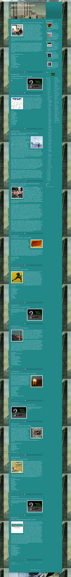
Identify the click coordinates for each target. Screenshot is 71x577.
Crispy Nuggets (57, 89)
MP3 (12, 452)
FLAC (18, 452)
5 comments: (22, 323)
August (49, 158)
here (16, 376)
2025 (48, 80)
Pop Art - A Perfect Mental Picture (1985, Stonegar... (50, 109)
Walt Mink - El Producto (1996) (50, 147)
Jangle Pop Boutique (56, 85)
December (49, 92)
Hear (12, 69)
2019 (48, 88)
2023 (48, 83)
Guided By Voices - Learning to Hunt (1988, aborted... (50, 101)
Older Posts (40, 562)
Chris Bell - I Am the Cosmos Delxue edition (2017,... (49, 115)
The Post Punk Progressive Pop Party (57, 120)
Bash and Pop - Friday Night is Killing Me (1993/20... (50, 120)
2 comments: (22, 128)
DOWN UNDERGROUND (51, 41)
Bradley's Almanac (56, 116)
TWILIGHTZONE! (49, 22)
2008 (48, 179)
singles (27, 524)
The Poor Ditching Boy (57, 114)
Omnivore (16, 178)
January (49, 167)
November (49, 94)
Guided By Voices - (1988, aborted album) (27, 22)
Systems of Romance (56, 105)
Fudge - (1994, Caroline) (23, 519)
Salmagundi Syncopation (56, 108)
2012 (48, 174)
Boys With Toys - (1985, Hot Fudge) (23, 373)
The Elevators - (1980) (19, 269)
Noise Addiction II (57, 81)
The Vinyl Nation (57, 88)
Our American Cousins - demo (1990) (21, 238)
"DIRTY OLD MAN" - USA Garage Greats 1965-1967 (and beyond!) (55, 24)
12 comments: (22, 559)
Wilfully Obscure (23, 5)
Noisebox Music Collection (57, 96)
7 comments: (22, 421)
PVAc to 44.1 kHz (57, 122)
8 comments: (22, 302)
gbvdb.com (35, 32)
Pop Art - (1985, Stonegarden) (25, 95)
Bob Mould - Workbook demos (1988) (50, 144)
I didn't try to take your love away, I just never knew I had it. (26, 498)
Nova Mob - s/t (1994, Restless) (19, 328)
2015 (48, 170)
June (48, 161)
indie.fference (57, 92)
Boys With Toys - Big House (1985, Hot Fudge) (50, 136)
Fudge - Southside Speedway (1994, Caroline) (50, 156)
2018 (48, 89)
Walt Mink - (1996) (19, 459)
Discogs (14, 253)
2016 (48, 169)
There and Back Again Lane (57, 94)
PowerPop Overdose (56, 110)
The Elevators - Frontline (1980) (50, 127)
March (49, 165)
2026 (48, 79)
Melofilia (48, 61)
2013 (48, 173)
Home (27, 562)
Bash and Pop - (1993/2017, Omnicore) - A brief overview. (25, 184)
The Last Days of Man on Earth (57, 118)
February (49, 166)
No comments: (22, 180)
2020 (48, 87)
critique (14, 211)
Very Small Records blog (57, 101)
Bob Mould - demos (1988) (21, 426)
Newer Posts (13, 562)
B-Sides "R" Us (57, 111)
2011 (48, 175)
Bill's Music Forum (56, 91)
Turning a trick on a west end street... (21, 307)
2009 (48, 178)
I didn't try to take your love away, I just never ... (50, 151)
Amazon (20, 178)
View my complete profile (50, 186)
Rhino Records (13, 172)
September (49, 97)
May (48, 162)
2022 (48, 84)
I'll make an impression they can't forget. (21, 76)
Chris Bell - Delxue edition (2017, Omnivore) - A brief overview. (24, 133)
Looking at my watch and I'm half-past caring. (23, 405)
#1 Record (15, 146)
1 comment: (21, 92)
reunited (36, 255)
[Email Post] (24, 92)
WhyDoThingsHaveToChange (51, 52)
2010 (48, 177)
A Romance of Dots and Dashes (57, 80)
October (49, 96)
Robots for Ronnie (56, 97)
